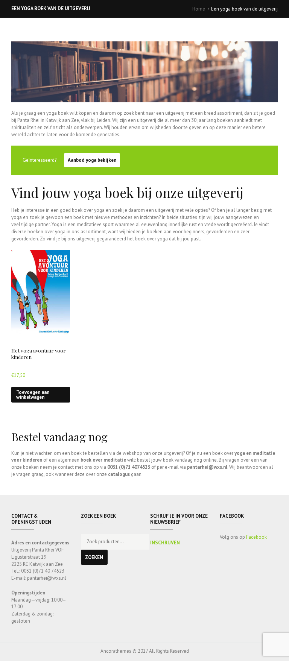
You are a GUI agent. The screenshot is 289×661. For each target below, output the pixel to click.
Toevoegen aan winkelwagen (32, 394)
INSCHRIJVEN (165, 542)
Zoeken (94, 557)
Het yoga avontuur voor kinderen (38, 353)
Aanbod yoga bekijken (92, 160)
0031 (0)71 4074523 (128, 467)
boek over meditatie (103, 460)
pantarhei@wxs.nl (207, 467)
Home (198, 9)
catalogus (119, 474)
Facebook (256, 537)
